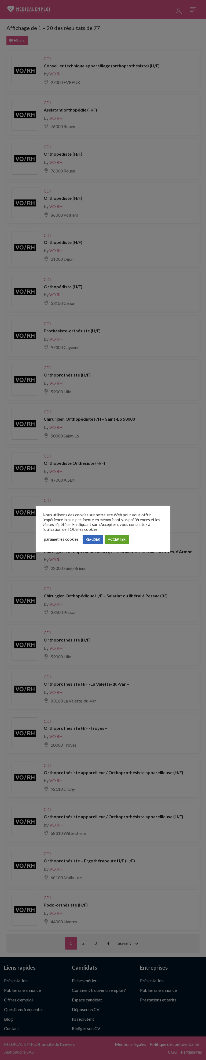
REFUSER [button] (93, 539)
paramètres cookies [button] (61, 539)
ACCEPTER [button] (117, 539)
